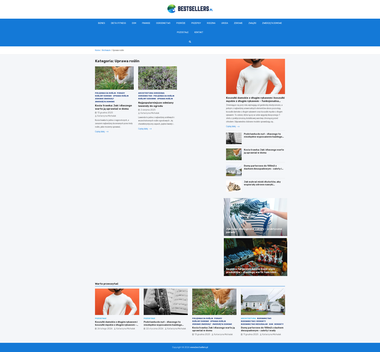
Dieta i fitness (118, 23)
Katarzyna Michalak (106, 116)
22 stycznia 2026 (154, 328)
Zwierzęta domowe (272, 23)
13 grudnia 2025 (105, 112)
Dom (134, 23)
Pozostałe (183, 32)
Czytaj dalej (100, 131)
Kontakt (198, 32)
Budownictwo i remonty (253, 321)
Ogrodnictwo (163, 23)
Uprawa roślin (121, 96)
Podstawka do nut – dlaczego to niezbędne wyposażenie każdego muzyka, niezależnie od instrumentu (263, 138)
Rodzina (211, 23)
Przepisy (196, 23)
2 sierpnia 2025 (148, 109)
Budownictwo (264, 318)
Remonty (279, 324)
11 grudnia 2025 (250, 334)
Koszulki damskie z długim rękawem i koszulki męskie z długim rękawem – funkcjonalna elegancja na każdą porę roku (255, 101)
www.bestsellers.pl (199, 347)
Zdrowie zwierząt (104, 99)
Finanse (146, 23)
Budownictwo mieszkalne (254, 324)
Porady (121, 93)
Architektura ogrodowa (151, 93)
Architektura (248, 318)
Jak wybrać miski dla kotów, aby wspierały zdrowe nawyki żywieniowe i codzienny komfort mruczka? (263, 186)
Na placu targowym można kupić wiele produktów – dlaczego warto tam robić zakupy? (251, 272)
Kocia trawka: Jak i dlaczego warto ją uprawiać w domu (264, 151)
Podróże (180, 23)
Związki (252, 23)
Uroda (224, 23)
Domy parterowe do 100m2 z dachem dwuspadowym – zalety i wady (263, 168)
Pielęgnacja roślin (105, 93)
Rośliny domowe (103, 96)
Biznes (101, 23)
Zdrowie (238, 23)
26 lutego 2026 (105, 328)
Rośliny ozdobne (147, 99)
